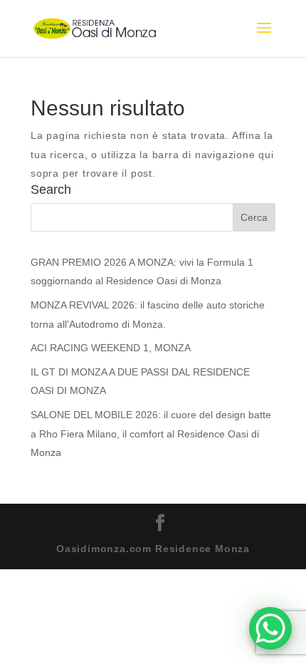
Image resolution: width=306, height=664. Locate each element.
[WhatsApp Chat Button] (270, 628)
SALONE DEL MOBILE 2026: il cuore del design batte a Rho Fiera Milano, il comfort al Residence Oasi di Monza (151, 433)
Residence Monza (202, 548)
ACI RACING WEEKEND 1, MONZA (111, 347)
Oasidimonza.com (104, 548)
